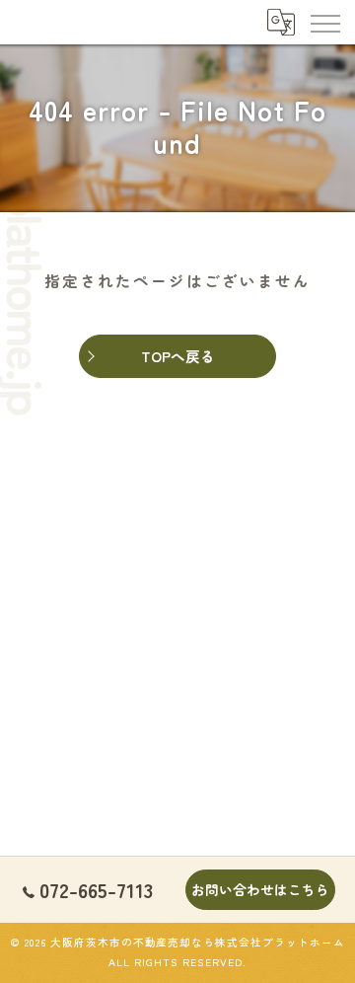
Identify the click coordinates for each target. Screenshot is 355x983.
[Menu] (324, 21)
